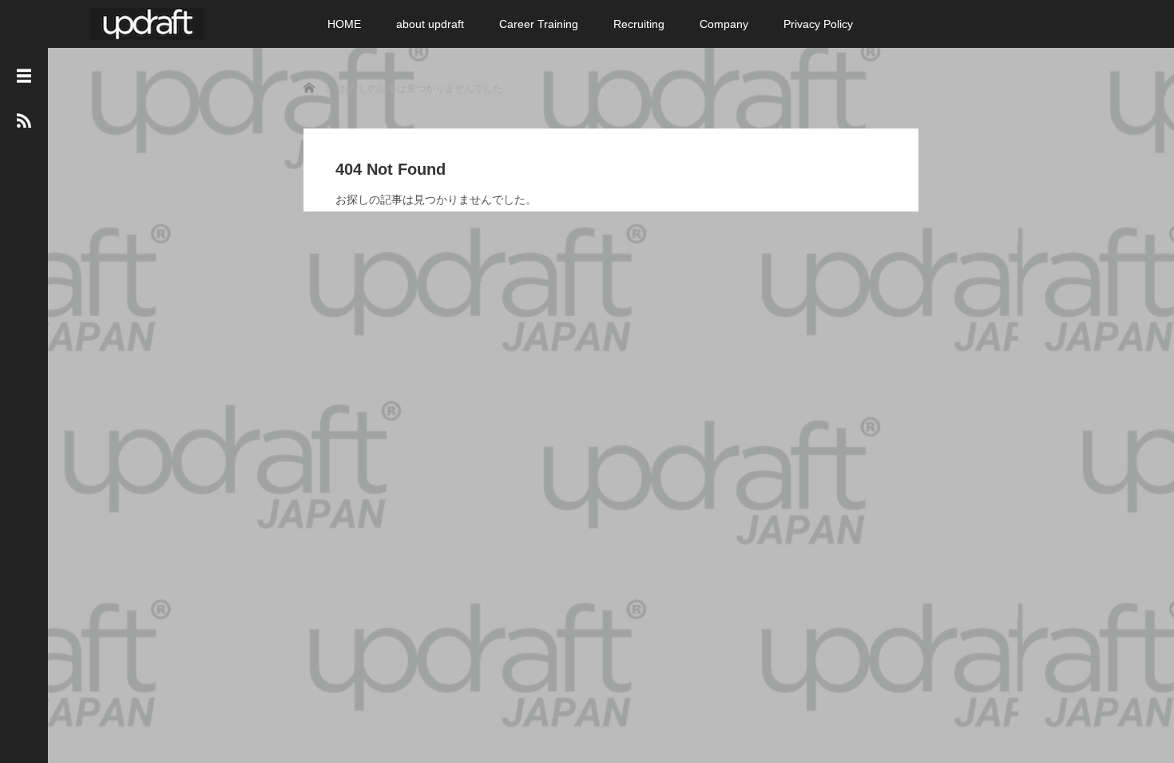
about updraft (430, 24)
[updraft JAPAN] (147, 22)
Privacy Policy (818, 24)
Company (724, 24)
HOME (344, 24)
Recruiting (638, 24)
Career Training (538, 24)
